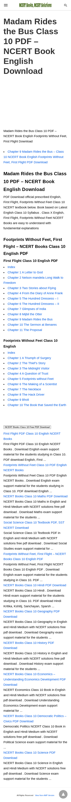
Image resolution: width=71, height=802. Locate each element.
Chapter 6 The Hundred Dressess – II (33, 304)
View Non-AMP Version (44, 795)
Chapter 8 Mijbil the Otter (25, 314)
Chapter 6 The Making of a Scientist (32, 384)
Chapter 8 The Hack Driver (26, 394)
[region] (35, 101)
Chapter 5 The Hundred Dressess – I (33, 298)
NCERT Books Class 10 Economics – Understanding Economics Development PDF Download (34, 679)
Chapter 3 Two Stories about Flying (32, 288)
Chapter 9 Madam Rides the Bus (30, 319)
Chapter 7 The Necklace (24, 389)
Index (11, 267)
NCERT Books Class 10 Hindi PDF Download (34, 585)
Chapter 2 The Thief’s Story (26, 363)
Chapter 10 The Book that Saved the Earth (37, 405)
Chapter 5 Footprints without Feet (31, 379)
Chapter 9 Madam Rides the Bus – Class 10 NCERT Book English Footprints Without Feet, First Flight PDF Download (33, 157)
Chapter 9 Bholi (18, 399)
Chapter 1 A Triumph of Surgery (29, 358)
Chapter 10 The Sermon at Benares (32, 324)
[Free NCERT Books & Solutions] (35, 5)
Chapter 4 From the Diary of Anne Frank (35, 293)
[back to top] (63, 794)
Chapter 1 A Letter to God (25, 272)
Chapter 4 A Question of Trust (28, 373)
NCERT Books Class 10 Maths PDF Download (35, 496)
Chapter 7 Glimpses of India (27, 309)
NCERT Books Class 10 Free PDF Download (27, 427)
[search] (66, 5)
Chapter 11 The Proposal (25, 330)
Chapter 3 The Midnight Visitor (28, 368)
